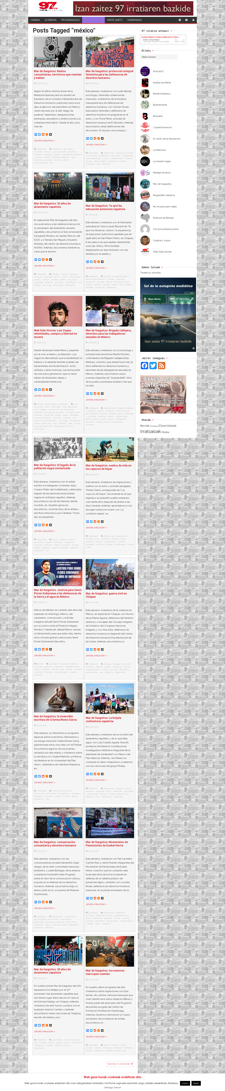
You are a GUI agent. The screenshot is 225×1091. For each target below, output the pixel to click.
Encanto (103, 414)
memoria (102, 416)
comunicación (59, 152)
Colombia (91, 411)
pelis (55, 423)
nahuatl (55, 669)
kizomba (38, 545)
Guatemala (127, 156)
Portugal (64, 548)
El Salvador (104, 156)
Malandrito (75, 421)
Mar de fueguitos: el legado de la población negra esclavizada (55, 466)
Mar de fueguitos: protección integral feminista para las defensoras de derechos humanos (109, 74)
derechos (110, 411)
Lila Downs (76, 793)
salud (110, 419)
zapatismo (107, 797)
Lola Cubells (93, 794)
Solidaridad (120, 544)
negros (55, 548)
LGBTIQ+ (67, 418)
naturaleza (124, 669)
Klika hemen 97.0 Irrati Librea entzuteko (160, 37)
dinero (89, 918)
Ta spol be (100, 287)
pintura (66, 1045)
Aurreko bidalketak (119, 1064)
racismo (100, 544)
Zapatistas (70, 285)
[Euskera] (193, 20)
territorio (58, 160)
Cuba (123, 1045)
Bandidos (72, 407)
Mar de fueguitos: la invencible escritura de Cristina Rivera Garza (55, 718)
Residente (73, 925)
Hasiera (35, 20)
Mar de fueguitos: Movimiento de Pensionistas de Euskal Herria (107, 843)
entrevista (49, 415)
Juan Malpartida (93, 158)
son (47, 550)
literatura (38, 796)
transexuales (117, 422)
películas (46, 423)
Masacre (119, 1048)
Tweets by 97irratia (150, 272)
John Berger (75, 277)
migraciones (122, 416)
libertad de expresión (72, 154)
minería (125, 918)
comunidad (65, 919)
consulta (64, 664)
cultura (51, 410)
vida (51, 163)
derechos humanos (125, 153)
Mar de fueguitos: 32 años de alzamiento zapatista (52, 205)
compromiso (70, 916)
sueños (130, 544)
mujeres (66, 545)
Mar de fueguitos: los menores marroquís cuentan (105, 972)
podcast (62, 423)
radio (73, 157)
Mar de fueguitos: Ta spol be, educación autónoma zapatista (105, 207)
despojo (48, 154)
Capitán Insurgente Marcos (116, 276)
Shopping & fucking (63, 426)
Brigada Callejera (125, 408)
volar (89, 547)
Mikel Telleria (92, 419)
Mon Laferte (125, 285)
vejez (97, 924)
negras (37, 548)
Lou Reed (91, 416)
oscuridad (72, 280)
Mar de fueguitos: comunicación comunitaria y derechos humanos (55, 843)
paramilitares (92, 672)
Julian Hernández (42, 418)
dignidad (48, 277)
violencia (106, 164)
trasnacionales (40, 163)
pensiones (100, 921)
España (48, 542)
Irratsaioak (150, 431)
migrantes (99, 1050)
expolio (99, 667)
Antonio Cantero (71, 1040)
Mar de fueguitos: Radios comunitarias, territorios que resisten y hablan (58, 74)
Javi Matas (129, 791)
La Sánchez (63, 793)
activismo (38, 407)
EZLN (57, 277)
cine (36, 410)
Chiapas (56, 274)
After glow (56, 407)
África (55, 539)
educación (90, 282)
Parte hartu (115, 20)
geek (65, 415)
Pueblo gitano (126, 921)
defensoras (109, 153)
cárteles (107, 664)
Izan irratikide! (93, 20)
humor (67, 1042)
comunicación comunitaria (46, 919)
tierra (66, 160)
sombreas (59, 282)
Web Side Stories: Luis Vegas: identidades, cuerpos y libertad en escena (55, 334)
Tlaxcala (48, 672)
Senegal (109, 544)
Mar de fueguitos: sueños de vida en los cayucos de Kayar (108, 467)
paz (62, 669)
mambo (97, 1048)
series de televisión (43, 426)
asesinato (53, 664)
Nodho (63, 280)
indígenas (68, 542)
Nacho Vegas (100, 161)
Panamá (57, 925)
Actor (47, 407)
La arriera (56, 418)
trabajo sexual (102, 422)
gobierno (48, 667)
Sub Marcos (70, 282)
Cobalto (43, 410)
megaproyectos (72, 667)
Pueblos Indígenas (60, 157)
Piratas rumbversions (119, 794)
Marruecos (108, 1048)
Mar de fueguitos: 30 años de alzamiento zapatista (52, 971)
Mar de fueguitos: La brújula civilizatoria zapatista (103, 719)
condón (100, 411)
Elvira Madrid (92, 414)
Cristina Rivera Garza (62, 791)
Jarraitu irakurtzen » (44, 140)
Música (75, 545)
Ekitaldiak (154, 426)
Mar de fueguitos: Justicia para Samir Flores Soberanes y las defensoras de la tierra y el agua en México (58, 593)
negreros (46, 548)
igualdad (108, 918)
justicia (56, 154)
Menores (128, 1048)
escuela (101, 282)
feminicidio (39, 793)
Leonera (106, 285)
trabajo (90, 924)
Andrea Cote (109, 408)
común (64, 274)
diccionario (92, 156)
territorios (38, 927)
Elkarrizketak (167, 425)
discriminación (123, 411)
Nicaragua (112, 161)
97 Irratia (50, 20)
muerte (54, 280)
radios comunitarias (43, 160)
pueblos (78, 669)
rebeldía (49, 282)
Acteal (107, 1045)
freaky (58, 415)
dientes (71, 539)
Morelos (46, 669)
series (77, 423)
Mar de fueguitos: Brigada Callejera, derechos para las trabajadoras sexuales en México (108, 334)
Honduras (38, 925)
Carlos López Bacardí (95, 279)
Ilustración (77, 1042)
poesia (103, 419)
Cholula (47, 152)
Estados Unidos (116, 414)
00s (75, 404)
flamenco (58, 542)
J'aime (64, 277)
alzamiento (109, 788)
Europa (123, 539)
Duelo (115, 539)
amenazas (57, 149)
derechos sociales (104, 915)
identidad (74, 415)
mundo (89, 161)
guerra (108, 667)
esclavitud (39, 542)
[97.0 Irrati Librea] (50, 8)
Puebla (47, 157)
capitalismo (121, 536)
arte (64, 407)
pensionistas (113, 921)
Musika (165, 432)
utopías (73, 672)
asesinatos (68, 149)
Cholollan (38, 152)
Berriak (145, 425)
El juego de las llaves (55, 412)
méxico (38, 157)
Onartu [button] (185, 1083)
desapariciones (122, 915)
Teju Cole (46, 285)
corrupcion (106, 539)
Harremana (135, 20)
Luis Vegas (63, 421)
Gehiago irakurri (112, 1087)
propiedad (38, 282)
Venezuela (58, 285)
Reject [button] (196, 1083)
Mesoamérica (117, 158)
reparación (39, 799)
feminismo (116, 156)
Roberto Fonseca (113, 1050)
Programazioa (70, 20)
